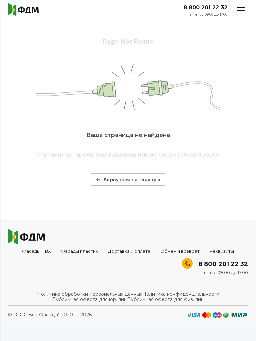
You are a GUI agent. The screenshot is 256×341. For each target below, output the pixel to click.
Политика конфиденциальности (180, 294)
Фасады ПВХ (36, 251)
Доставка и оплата (129, 251)
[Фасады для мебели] (23, 9)
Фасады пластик (79, 251)
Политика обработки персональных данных (89, 294)
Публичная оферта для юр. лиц (89, 299)
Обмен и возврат (180, 251)
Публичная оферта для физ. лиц (165, 299)
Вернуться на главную (132, 179)
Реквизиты (222, 251)
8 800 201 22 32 (205, 7)
